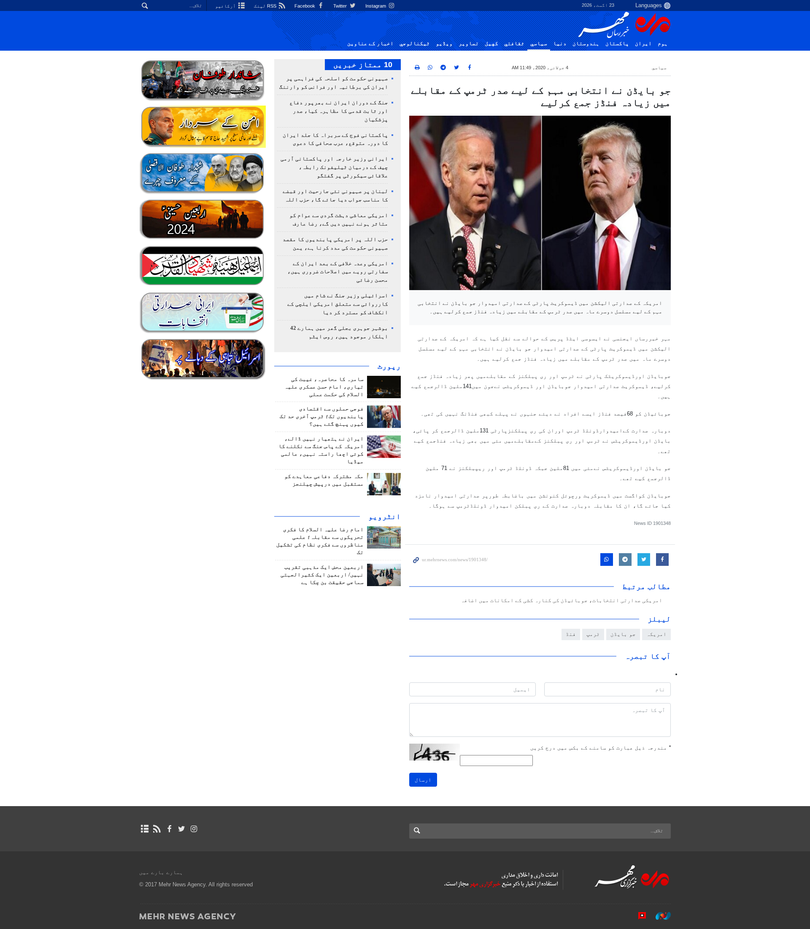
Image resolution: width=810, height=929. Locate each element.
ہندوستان (585, 43)
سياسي (538, 43)
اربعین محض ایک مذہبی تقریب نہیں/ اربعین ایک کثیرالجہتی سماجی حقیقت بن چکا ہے (322, 574)
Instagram (376, 5)
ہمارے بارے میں (161, 872)
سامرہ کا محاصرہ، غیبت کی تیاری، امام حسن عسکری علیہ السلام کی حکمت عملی (324, 386)
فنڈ (571, 634)
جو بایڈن (623, 634)
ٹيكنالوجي (415, 43)
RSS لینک (266, 5)
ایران (643, 43)
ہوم (663, 43)
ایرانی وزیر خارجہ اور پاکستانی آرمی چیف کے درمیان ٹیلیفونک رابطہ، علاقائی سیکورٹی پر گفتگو (334, 167)
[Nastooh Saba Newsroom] (659, 916)
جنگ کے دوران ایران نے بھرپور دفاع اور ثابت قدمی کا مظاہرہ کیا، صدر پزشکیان (338, 111)
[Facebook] (169, 829)
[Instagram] (194, 829)
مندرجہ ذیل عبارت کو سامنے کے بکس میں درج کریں (600, 747)
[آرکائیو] (144, 829)
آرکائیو (226, 5)
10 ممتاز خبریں (362, 64)
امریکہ (656, 634)
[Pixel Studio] (638, 916)
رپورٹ (389, 366)
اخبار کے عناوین (370, 43)
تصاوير (469, 43)
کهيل (491, 43)
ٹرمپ (593, 634)
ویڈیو (444, 43)
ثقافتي (514, 43)
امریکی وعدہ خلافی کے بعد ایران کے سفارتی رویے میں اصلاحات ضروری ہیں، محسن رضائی (337, 272)
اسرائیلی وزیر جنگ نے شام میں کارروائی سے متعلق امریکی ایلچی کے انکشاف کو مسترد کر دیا (337, 304)
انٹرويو (384, 516)
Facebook (305, 5)
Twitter (340, 5)
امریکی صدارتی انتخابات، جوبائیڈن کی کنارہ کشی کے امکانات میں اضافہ (561, 600)
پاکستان (617, 43)
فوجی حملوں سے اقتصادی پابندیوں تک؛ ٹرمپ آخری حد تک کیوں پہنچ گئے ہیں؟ (322, 416)
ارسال (423, 780)
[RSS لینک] (156, 829)
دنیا (560, 43)
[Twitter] (181, 829)
